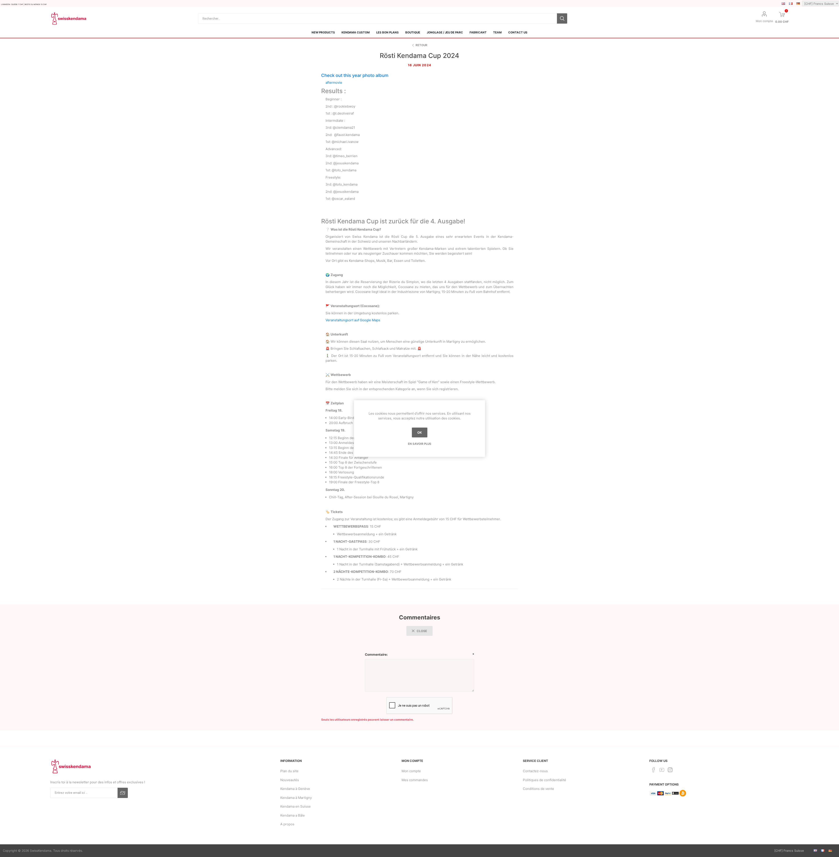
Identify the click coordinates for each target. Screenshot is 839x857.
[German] (798, 3)
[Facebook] (653, 769)
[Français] (790, 3)
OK (419, 432)
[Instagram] (670, 769)
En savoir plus (419, 443)
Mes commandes (415, 780)
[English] (783, 3)
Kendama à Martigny (296, 798)
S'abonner (123, 793)
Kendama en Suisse (295, 806)
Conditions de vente (538, 789)
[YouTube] (661, 769)
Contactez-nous (535, 771)
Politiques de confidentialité (544, 780)
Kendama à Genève (295, 789)
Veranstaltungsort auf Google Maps (353, 320)
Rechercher (562, 18)
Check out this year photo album (354, 75)
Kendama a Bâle (292, 815)
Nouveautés (289, 780)
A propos (287, 824)
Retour (421, 45)
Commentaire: (376, 654)
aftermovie (334, 82)
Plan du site (289, 771)
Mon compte (764, 21)
